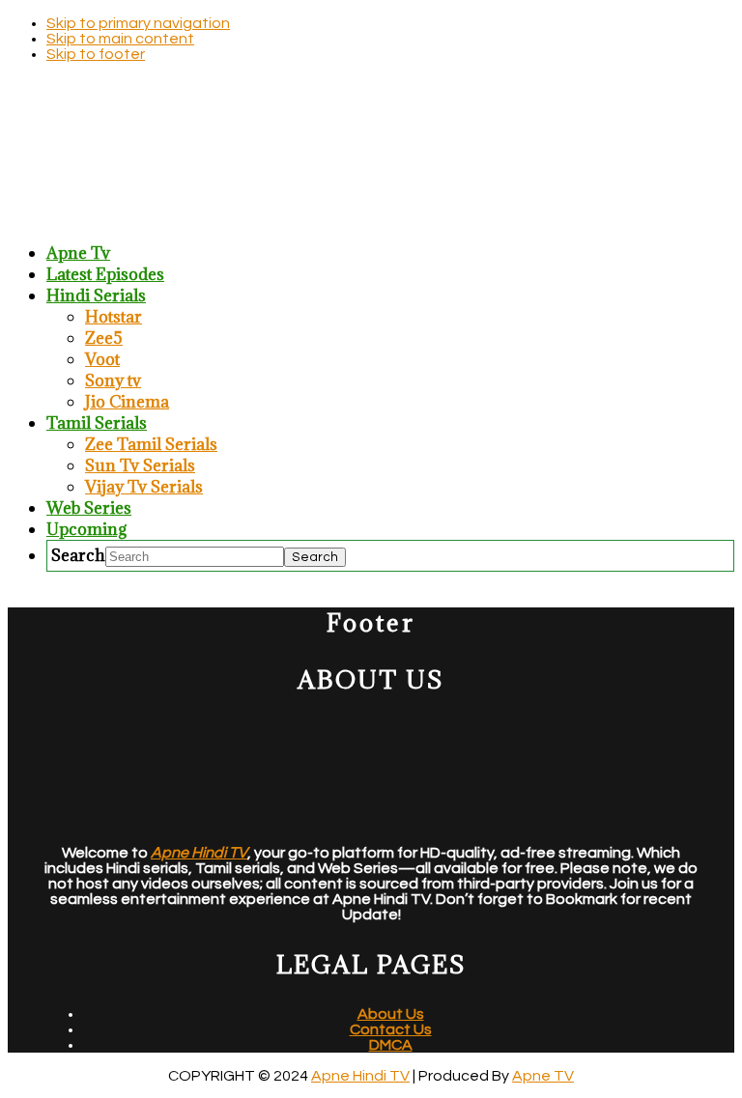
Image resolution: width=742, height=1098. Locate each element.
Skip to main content (120, 38)
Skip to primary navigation (138, 23)
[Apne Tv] (371, 216)
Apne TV (543, 1076)
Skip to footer (95, 54)
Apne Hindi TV (360, 1076)
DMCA (391, 1045)
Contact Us (391, 1029)
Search (78, 555)
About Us (390, 1014)
